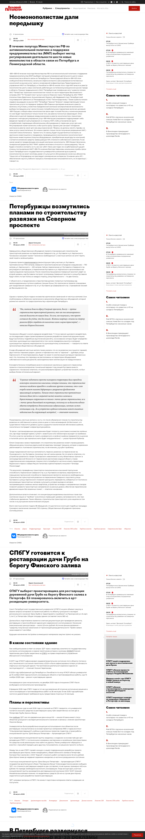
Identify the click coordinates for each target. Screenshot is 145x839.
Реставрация (53, 801)
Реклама (91, 8)
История (25, 801)
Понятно (137, 835)
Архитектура (74, 801)
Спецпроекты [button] (62, 8)
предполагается (31, 262)
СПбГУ (44, 653)
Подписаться (88, 2)
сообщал (16, 717)
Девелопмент (63, 801)
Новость (17, 529)
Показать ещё (111, 89)
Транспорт (46, 529)
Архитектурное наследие (39, 801)
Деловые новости (87, 801)
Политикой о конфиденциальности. (36, 836)
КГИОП (70, 651)
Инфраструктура (35, 529)
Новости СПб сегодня (70, 529)
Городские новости (85, 529)
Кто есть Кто (102, 8)
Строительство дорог (115, 529)
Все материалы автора (36, 39)
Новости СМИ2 (15, 196)
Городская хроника (99, 529)
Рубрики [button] (47, 8)
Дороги (24, 529)
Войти (134, 8)
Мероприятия (79, 8)
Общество (127, 529)
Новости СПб (57, 529)
